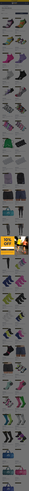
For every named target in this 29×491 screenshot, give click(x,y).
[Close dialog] (27, 237)
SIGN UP (7, 249)
